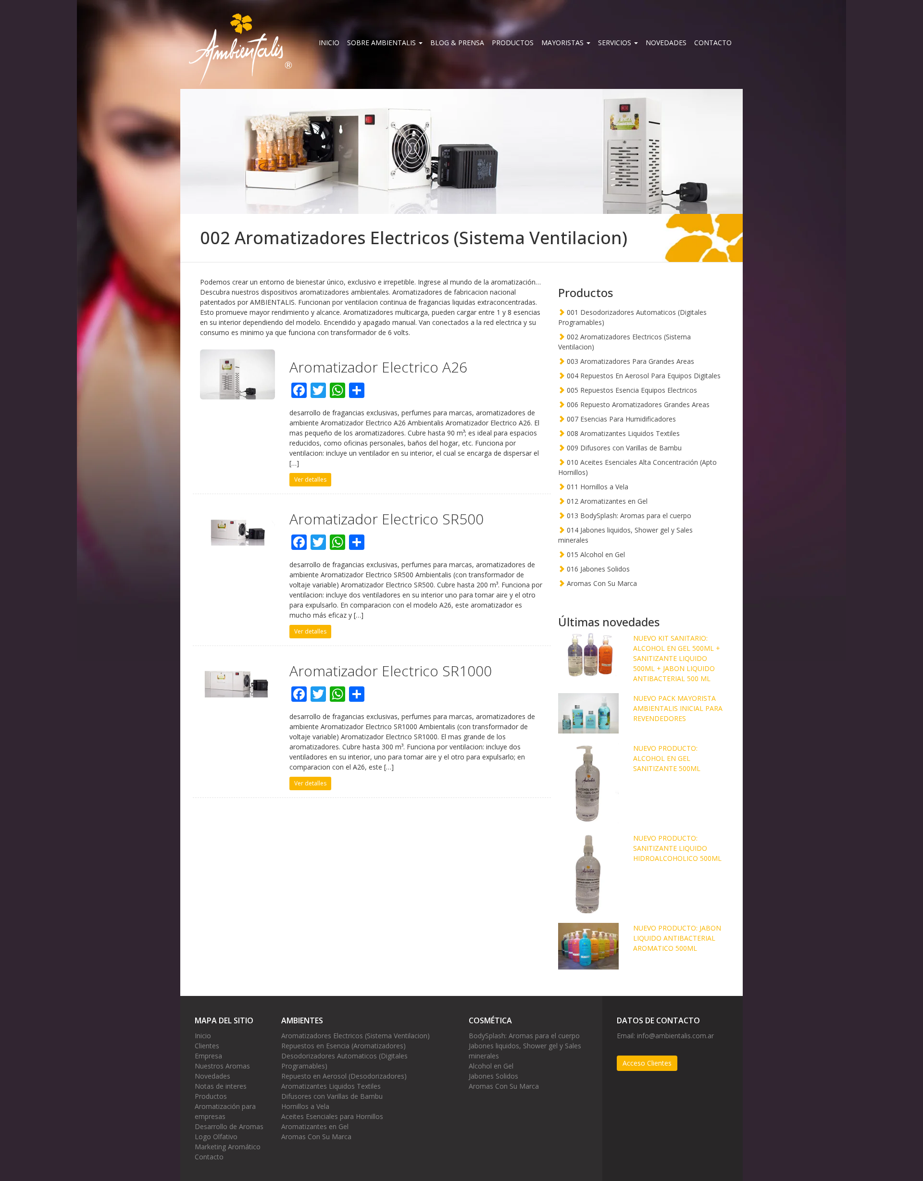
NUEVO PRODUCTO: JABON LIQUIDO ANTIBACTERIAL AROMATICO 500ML (677, 938)
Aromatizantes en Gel (315, 1126)
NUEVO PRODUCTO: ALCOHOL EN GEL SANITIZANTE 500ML (666, 758)
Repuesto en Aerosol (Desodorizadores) (344, 1076)
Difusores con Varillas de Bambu (332, 1096)
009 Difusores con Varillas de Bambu (623, 447)
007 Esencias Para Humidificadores (620, 418)
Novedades (666, 42)
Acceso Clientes (647, 1063)
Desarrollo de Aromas (229, 1126)
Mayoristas (563, 42)
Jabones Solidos (493, 1076)
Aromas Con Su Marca (601, 583)
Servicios (615, 42)
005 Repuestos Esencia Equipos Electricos (631, 390)
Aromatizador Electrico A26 (378, 367)
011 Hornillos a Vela (596, 486)
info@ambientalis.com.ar (675, 1035)
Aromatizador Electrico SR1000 (390, 671)
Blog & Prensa (457, 42)
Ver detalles (310, 479)
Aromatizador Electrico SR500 (386, 519)
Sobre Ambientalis (382, 42)
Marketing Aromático (228, 1146)
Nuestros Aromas (222, 1065)
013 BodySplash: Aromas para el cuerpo (628, 515)
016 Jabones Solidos (597, 568)
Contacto (713, 42)
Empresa (208, 1055)
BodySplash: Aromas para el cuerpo (524, 1035)
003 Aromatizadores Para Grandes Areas (629, 361)
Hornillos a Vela (305, 1106)
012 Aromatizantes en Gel (606, 501)
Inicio (329, 42)
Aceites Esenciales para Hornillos (332, 1116)
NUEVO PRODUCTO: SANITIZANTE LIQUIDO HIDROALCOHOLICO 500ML (677, 848)
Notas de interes (221, 1086)
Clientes (207, 1045)
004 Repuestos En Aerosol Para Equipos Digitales (643, 375)
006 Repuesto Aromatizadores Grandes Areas (637, 404)
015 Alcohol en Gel (595, 554)
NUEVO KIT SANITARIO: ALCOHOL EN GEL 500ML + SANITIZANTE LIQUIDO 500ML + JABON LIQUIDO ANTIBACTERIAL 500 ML (676, 658)
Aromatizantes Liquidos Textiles (331, 1086)
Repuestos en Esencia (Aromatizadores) (343, 1045)
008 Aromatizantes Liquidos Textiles (622, 433)
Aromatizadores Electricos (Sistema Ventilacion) (355, 1035)
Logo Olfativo (216, 1136)
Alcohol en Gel (491, 1065)
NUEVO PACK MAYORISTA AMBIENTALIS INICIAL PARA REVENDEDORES (678, 708)
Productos (513, 42)
